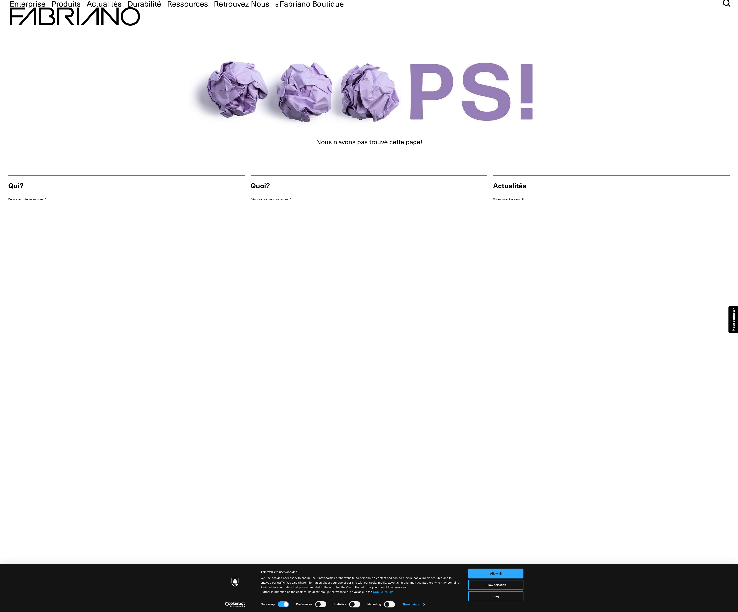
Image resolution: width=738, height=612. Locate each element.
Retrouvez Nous (242, 3)
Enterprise (28, 3)
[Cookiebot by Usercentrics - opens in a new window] (235, 604)
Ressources (187, 3)
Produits (66, 3)
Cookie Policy (383, 591)
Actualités (104, 3)
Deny (495, 596)
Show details (411, 604)
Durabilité (144, 3)
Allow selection (495, 585)
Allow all (496, 573)
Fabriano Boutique (312, 3)
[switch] (320, 604)
